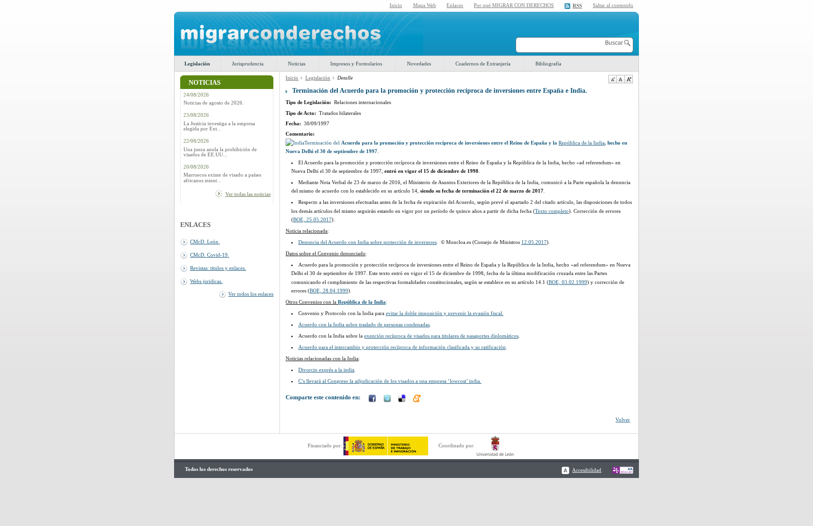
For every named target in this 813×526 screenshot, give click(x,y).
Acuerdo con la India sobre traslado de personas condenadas (364, 324)
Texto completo (552, 211)
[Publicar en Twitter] (388, 399)
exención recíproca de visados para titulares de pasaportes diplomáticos (441, 336)
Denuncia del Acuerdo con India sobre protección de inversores (367, 242)
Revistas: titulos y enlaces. (218, 268)
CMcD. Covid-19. (209, 255)
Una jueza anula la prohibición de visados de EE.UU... (220, 152)
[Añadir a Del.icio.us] (402, 399)
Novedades (419, 63)
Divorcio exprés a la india (326, 369)
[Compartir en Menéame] (417, 399)
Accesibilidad (586, 470)
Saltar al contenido (613, 5)
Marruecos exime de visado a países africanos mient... (222, 177)
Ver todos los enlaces (250, 294)
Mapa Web (424, 5)
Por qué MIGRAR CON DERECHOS (514, 5)
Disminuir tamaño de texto (612, 79)
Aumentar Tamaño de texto (628, 79)
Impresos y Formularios (356, 63)
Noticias (296, 63)
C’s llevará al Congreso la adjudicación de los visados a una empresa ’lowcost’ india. (389, 381)
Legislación (197, 63)
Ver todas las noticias (248, 194)
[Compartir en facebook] (373, 399)
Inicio (396, 5)
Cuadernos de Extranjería (482, 63)
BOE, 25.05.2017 (312, 219)
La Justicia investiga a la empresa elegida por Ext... (219, 126)
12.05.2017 (534, 242)
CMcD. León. (205, 241)
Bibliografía (548, 63)
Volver (622, 419)
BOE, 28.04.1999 (329, 290)
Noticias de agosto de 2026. (213, 102)
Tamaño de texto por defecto (620, 79)
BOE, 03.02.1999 (568, 282)
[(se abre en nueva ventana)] (385, 445)
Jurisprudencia (247, 63)
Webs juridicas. (206, 281)
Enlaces (454, 5)
